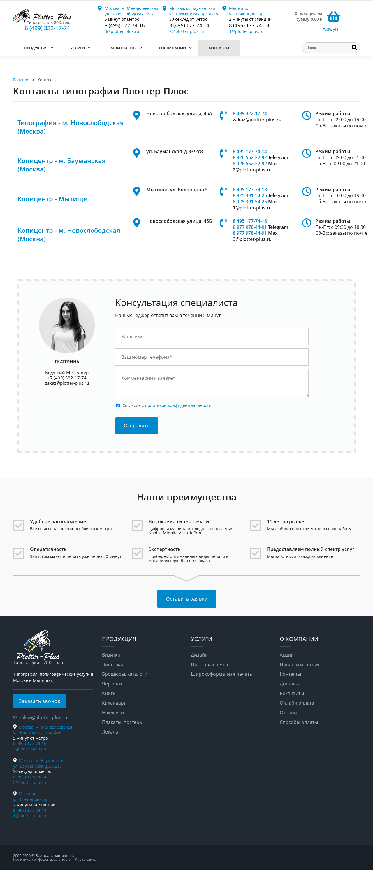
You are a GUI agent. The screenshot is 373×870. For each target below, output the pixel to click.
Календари (114, 703)
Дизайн (199, 654)
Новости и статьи (299, 664)
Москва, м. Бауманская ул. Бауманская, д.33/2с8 (193, 11)
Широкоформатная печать (221, 674)
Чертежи (112, 683)
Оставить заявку (186, 599)
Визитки (111, 654)
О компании (172, 47)
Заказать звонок (39, 701)
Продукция (35, 47)
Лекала (110, 731)
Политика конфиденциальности (42, 859)
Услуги (77, 47)
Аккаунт (331, 29)
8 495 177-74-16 (250, 221)
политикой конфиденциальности (178, 405)
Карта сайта (85, 859)
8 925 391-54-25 (250, 195)
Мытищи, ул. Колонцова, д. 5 (248, 11)
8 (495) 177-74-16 (125, 25)
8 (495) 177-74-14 (189, 25)
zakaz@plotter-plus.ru (67, 383)
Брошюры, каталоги (124, 674)
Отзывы (288, 712)
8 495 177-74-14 (250, 151)
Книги (109, 693)
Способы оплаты (299, 722)
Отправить (136, 425)
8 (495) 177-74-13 (249, 25)
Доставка (290, 683)
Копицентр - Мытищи (52, 198)
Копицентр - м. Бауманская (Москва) (61, 165)
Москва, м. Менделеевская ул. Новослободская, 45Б (131, 11)
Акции (287, 654)
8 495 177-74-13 (250, 189)
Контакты (219, 47)
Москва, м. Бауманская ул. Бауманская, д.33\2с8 (38, 763)
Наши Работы (122, 47)
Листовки (112, 664)
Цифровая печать (211, 664)
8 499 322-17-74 (250, 113)
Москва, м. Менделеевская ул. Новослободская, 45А (42, 729)
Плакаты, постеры (122, 722)
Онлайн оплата (297, 703)
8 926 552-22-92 (250, 157)
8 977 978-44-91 (250, 227)
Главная (21, 80)
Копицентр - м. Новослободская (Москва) (68, 234)
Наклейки (113, 712)
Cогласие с (167, 405)
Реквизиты (292, 693)
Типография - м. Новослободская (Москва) (70, 127)
